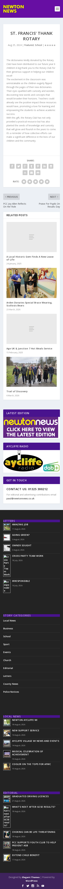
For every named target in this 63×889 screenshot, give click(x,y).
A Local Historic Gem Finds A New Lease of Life (30, 258)
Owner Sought (22, 545)
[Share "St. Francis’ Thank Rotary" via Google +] (25, 166)
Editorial (8, 668)
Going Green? (21, 534)
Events (7, 652)
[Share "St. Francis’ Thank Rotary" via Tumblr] (31, 166)
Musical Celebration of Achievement (27, 753)
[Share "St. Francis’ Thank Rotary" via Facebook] (12, 166)
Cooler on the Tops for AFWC (31, 764)
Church (7, 660)
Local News (9, 620)
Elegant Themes (31, 877)
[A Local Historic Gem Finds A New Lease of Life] (31, 237)
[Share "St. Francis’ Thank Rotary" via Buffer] (51, 166)
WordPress (31, 880)
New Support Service (25, 730)
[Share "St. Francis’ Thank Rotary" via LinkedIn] (44, 166)
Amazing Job (20, 524)
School (38, 45)
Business (8, 628)
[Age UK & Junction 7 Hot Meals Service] (31, 329)
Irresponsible (21, 580)
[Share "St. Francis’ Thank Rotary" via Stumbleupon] (25, 172)
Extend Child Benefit (26, 855)
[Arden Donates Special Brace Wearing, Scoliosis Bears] (31, 283)
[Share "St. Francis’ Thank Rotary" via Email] (31, 172)
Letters (7, 676)
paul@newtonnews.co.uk (20, 498)
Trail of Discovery (17, 391)
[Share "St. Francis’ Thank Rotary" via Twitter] (18, 166)
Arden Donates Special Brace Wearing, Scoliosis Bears (29, 304)
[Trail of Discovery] (31, 372)
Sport (6, 644)
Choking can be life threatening (33, 831)
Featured (29, 45)
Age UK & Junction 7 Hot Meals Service (29, 348)
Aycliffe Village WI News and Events (35, 740)
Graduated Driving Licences (30, 796)
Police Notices (11, 691)
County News (10, 683)
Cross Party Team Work (27, 555)
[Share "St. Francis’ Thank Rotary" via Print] (38, 172)
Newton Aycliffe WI (24, 719)
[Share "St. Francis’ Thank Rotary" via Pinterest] (38, 166)
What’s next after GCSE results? (33, 806)
